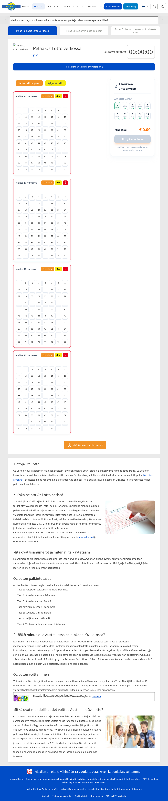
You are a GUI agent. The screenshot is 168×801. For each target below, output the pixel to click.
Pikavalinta (47, 96)
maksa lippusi (92, 523)
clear (58, 96)
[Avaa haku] (162, 6)
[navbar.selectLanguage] (145, 6)
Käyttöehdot (81, 778)
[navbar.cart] (155, 6)
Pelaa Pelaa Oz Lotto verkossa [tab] (32, 30)
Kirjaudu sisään (113, 6)
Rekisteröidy (131, 6)
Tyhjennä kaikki (55, 83)
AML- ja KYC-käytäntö (116, 778)
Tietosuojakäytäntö (61, 778)
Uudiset (92, 6)
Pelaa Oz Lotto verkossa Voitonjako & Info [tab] (135, 30)
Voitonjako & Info (71, 6)
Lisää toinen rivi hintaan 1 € (88, 445)
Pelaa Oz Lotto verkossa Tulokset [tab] (84, 30)
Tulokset (51, 6)
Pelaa (36, 6)
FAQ (102, 6)
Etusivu (25, 6)
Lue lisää (80, 678)
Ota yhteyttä (96, 778)
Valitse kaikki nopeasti (29, 83)
